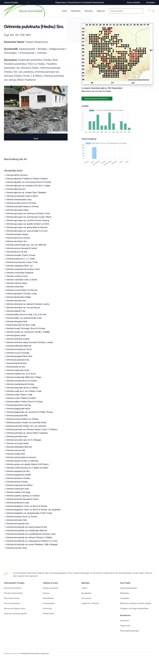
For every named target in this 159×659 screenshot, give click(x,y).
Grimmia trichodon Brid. (16, 520)
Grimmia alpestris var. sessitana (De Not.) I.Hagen (28, 185)
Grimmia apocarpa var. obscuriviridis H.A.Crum (26, 231)
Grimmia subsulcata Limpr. (17, 488)
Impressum (124, 620)
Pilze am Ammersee (12, 603)
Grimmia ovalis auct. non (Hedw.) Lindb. (24, 391)
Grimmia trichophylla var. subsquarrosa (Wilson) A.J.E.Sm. (32, 541)
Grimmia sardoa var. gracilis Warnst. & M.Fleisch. (27, 464)
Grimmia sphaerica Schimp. (18, 478)
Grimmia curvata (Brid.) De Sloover (22, 290)
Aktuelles (89, 11)
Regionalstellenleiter (128, 588)
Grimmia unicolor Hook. (16, 548)
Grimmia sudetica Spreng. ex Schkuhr (23, 495)
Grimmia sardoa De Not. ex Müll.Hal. (22, 461)
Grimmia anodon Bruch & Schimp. (21, 203)
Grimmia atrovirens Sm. (16, 241)
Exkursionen (86, 598)
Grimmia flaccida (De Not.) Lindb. (21, 325)
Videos (84, 588)
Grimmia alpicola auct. (16, 189)
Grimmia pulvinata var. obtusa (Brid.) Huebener (27, 433)
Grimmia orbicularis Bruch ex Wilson (22, 387)
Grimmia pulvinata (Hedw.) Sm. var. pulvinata (26, 426)
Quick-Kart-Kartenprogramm (15, 613)
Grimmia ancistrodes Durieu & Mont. (22, 196)
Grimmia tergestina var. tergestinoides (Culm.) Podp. (29, 513)
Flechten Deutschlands (13, 593)
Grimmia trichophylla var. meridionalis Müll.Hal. (26, 530)
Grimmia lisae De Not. (15, 366)
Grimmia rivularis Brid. (15, 454)
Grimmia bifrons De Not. (17, 251)
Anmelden (150, 2)
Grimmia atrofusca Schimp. (18, 238)
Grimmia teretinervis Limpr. (18, 502)
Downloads (47, 608)
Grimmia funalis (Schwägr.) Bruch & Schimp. (26, 328)
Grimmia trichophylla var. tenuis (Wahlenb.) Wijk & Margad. (32, 544)
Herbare (46, 593)
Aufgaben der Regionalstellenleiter (134, 608)
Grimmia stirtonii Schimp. (17, 481)
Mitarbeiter (76, 11)
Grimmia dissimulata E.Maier (18, 297)
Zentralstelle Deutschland (30, 653)
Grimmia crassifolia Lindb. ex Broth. (22, 279)
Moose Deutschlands (12, 588)
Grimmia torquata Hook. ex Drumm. (22, 516)
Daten (64, 11)
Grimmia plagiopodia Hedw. (18, 408)
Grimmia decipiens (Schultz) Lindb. (21, 293)
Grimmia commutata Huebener (20, 272)
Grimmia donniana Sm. (16, 300)
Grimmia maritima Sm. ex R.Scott (21, 373)
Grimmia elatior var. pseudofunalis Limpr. (24, 318)
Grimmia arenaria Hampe (17, 234)
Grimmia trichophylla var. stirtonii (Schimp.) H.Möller (29, 537)
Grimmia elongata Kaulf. (16, 321)
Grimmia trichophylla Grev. (18, 523)
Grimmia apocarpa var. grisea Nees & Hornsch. (27, 227)
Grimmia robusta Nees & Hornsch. (21, 457)
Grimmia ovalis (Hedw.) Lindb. (19, 394)
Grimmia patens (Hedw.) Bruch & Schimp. (24, 401)
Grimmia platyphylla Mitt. (17, 415)
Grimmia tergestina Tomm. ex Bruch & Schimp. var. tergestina (33, 509)
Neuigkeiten (86, 593)
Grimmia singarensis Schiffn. (18, 474)
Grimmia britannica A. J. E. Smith (20, 258)
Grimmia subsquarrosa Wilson (19, 485)
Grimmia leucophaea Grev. (18, 359)
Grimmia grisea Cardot (16, 335)
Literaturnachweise (50, 588)
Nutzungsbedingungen (129, 631)
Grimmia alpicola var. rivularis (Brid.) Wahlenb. (26, 192)
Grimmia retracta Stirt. (16, 450)
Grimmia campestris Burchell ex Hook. (23, 269)
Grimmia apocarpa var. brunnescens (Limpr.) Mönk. (29, 217)
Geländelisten (48, 598)
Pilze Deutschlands (12, 598)
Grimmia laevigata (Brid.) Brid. (19, 356)
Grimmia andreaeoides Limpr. (19, 199)
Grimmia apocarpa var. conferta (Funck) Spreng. (27, 220)
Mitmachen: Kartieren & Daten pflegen (135, 603)
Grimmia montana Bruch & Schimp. (21, 380)
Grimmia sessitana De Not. (18, 471)
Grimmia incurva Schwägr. (18, 353)
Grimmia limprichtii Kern (16, 363)
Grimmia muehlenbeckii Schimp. (20, 384)
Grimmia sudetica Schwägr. (18, 492)
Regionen (101, 11)
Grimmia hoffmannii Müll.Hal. (19, 346)
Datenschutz (125, 626)
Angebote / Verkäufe (90, 603)
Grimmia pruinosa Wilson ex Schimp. (22, 419)
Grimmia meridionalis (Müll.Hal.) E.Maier (23, 377)
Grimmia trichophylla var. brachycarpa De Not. (26, 527)
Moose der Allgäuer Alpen (14, 608)
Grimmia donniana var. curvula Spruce (23, 307)
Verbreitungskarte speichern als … (96, 98)
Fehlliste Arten (48, 613)
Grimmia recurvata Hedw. (17, 443)
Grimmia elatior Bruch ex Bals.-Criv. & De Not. (26, 314)
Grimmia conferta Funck (17, 276)
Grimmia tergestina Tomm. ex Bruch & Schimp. (27, 506)
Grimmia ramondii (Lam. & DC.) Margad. (23, 440)
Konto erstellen (133, 2)
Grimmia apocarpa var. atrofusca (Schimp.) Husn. (28, 213)
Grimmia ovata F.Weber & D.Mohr (21, 398)
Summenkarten (49, 603)
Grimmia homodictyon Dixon (19, 349)
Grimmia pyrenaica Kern (16, 436)
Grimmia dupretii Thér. (16, 311)
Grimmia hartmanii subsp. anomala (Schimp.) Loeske (29, 342)
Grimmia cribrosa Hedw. (16, 283)
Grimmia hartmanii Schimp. (18, 339)
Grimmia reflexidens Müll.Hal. (19, 447)
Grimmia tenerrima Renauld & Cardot (22, 499)
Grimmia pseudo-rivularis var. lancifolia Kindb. (26, 422)
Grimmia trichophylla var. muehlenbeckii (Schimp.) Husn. (31, 534)
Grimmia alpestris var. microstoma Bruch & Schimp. (28, 182)
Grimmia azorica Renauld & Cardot (21, 248)
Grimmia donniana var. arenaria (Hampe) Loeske (27, 304)
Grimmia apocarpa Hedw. (17, 210)
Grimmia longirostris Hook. (18, 370)
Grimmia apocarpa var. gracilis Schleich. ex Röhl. (27, 224)
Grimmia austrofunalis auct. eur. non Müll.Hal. (26, 245)
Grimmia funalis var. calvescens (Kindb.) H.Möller (28, 332)
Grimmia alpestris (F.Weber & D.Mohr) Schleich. (27, 178)
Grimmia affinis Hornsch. (17, 175)
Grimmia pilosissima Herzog (18, 405)
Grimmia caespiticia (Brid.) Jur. (19, 265)
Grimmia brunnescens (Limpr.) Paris (22, 262)
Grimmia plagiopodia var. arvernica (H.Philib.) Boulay (29, 412)
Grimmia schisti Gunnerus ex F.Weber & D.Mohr (27, 468)
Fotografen (124, 598)
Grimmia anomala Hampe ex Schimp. (22, 206)
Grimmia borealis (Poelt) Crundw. (21, 255)
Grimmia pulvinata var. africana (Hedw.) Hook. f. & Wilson (31, 429)
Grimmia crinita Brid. (15, 286)
